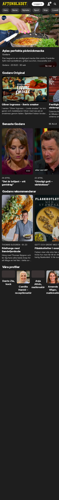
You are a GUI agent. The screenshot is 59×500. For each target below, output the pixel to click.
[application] (29, 30)
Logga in (38, 4)
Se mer (48, 66)
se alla (53, 124)
